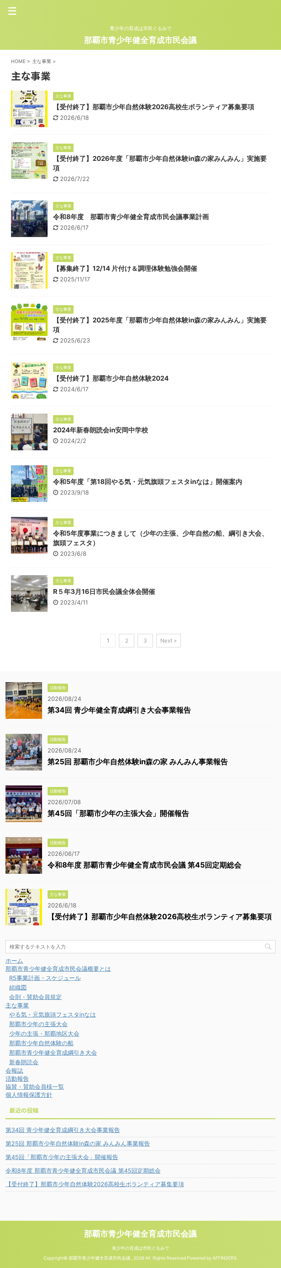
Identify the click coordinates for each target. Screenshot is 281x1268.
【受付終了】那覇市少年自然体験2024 (111, 378)
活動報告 (17, 1078)
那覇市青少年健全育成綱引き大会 (53, 1052)
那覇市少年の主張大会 (38, 1024)
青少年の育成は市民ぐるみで (140, 1248)
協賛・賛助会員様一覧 (34, 1086)
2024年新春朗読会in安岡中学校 (100, 430)
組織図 (18, 987)
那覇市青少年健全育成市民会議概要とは (58, 968)
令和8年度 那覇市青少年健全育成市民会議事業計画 (131, 217)
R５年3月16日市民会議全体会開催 (104, 591)
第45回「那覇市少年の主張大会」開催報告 (118, 813)
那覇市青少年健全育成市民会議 (140, 40)
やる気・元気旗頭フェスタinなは (52, 1014)
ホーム (14, 960)
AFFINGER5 (224, 1258)
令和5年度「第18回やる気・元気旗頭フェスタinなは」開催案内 (147, 481)
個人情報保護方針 (28, 1094)
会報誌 (14, 1070)
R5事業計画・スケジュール (45, 978)
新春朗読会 (23, 1062)
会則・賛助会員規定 (35, 997)
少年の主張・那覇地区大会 (44, 1033)
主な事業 (17, 1005)
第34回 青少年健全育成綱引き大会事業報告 (119, 710)
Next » (168, 640)
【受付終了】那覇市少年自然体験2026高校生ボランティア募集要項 (153, 107)
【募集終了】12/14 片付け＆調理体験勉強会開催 (125, 268)
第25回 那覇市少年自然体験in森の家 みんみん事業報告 (138, 761)
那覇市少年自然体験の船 (41, 1043)
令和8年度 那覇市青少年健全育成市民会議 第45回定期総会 (144, 865)
